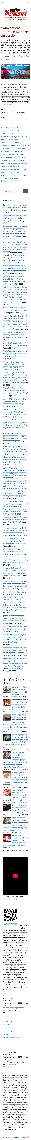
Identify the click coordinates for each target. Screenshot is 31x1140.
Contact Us (7, 1021)
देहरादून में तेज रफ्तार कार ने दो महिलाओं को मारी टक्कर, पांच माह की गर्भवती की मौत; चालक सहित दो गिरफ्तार (15, 207)
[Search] (25, 191)
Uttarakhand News (8, 134)
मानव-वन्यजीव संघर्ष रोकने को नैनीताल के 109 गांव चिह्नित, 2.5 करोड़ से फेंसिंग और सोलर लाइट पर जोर (15, 326)
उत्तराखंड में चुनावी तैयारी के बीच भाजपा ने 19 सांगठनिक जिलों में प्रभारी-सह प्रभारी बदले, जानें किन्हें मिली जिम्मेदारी (15, 519)
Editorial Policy (8, 1031)
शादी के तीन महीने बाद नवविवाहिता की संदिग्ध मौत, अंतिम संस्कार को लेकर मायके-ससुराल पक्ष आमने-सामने (14, 334)
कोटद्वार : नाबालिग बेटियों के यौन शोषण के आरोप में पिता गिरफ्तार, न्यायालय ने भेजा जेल (15, 629)
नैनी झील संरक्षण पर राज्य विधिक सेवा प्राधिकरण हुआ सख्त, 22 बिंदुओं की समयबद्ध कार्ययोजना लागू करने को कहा (14, 541)
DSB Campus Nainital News (15, 149)
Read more (7, 104)
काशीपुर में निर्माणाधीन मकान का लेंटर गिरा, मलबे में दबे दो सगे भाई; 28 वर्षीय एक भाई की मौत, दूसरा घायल (15, 218)
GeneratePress (24, 1137)
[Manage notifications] (27, 1137)
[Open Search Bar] (29, 2)
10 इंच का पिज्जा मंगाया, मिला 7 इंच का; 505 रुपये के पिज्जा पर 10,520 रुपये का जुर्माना (15, 310)
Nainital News (17, 131)
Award (13, 128)
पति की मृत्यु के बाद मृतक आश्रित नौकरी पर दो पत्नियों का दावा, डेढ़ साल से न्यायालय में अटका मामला (15, 551)
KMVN (17, 154)
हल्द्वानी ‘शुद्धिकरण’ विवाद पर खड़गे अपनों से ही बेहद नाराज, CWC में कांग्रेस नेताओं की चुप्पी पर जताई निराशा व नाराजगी (15, 425)
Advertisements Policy (12, 1038)
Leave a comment (10, 181)
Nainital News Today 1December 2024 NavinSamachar (15, 166)
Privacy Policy (8, 1028)
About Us (6, 1025)
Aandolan (6, 128)
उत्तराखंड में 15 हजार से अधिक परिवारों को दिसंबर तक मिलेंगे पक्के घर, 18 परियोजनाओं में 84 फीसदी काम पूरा (14, 401)
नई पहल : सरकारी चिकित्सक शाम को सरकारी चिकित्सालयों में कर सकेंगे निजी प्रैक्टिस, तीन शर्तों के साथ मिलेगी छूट (14, 459)
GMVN (12, 154)
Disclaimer (7, 1034)
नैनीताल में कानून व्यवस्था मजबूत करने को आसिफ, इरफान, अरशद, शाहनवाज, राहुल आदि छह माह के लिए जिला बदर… (15, 353)
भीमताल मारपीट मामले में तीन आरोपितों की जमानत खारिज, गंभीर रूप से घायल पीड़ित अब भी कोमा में (15, 318)
